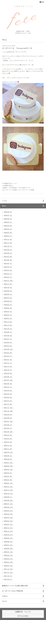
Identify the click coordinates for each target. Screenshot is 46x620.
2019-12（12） (8, 486)
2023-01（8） (8, 359)
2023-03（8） (8, 353)
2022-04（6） (8, 390)
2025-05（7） (8, 263)
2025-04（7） (8, 267)
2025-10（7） (8, 246)
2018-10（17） (8, 535)
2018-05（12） (8, 552)
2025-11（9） (8, 243)
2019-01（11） (8, 524)
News (4, 206)
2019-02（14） (8, 521)
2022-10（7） (8, 370)
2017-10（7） (8, 576)
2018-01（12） (8, 565)
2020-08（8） (8, 459)
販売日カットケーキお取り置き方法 (15, 586)
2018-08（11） (8, 541)
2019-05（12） (8, 510)
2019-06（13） (8, 507)
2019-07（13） (8, 504)
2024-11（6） (8, 284)
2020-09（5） (8, 456)
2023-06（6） (8, 342)
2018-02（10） (8, 562)
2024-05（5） (8, 304)
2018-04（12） (8, 555)
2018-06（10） (8, 548)
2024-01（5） (8, 318)
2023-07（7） (8, 339)
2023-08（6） (8, 335)
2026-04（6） (8, 225)
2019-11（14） (8, 490)
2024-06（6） (8, 301)
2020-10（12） (8, 452)
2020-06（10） (8, 466)
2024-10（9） (8, 287)
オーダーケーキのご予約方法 (12, 591)
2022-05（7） (8, 387)
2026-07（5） (8, 215)
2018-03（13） (8, 559)
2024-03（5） (8, 311)
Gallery (5, 596)
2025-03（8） (8, 270)
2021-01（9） (8, 442)
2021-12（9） (8, 404)
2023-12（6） (8, 322)
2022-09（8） (8, 373)
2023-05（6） (8, 346)
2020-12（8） (8, 445)
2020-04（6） (8, 473)
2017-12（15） (8, 569)
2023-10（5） (8, 328)
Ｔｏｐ (4, 201)
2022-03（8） (8, 394)
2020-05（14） (8, 469)
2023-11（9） (8, 325)
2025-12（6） (8, 239)
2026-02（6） (8, 232)
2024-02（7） (8, 315)
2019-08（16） (8, 500)
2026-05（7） (8, 222)
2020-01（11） (8, 483)
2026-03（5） (8, 229)
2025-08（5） (8, 253)
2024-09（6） (8, 291)
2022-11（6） (8, 366)
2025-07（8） (8, 256)
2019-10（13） (8, 493)
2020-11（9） (8, 449)
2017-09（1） (8, 579)
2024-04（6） (8, 308)
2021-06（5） (8, 425)
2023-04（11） (8, 349)
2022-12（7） (8, 363)
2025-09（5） (8, 249)
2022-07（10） (8, 380)
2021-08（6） (8, 418)
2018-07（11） (8, 545)
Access (4, 601)
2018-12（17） (8, 528)
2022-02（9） (8, 397)
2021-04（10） (8, 432)
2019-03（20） (8, 517)
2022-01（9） (8, 401)
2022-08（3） (8, 377)
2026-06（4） (8, 219)
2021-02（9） (8, 438)
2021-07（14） (8, 421)
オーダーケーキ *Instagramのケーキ (17, 48)
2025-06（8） (8, 260)
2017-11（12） (8, 572)
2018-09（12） (8, 538)
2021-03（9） (8, 435)
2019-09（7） (8, 497)
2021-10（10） (8, 411)
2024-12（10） (8, 280)
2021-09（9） (8, 414)
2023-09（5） (8, 332)
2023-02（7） (8, 356)
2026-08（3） (8, 212)
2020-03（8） (8, 476)
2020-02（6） (8, 480)
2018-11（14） (8, 531)
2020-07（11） (8, 462)
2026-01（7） (8, 236)
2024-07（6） (8, 298)
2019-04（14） (8, 514)
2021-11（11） (8, 407)
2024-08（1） (8, 294)
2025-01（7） (8, 277)
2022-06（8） (8, 383)
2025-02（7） (8, 274)
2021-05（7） (8, 428)
